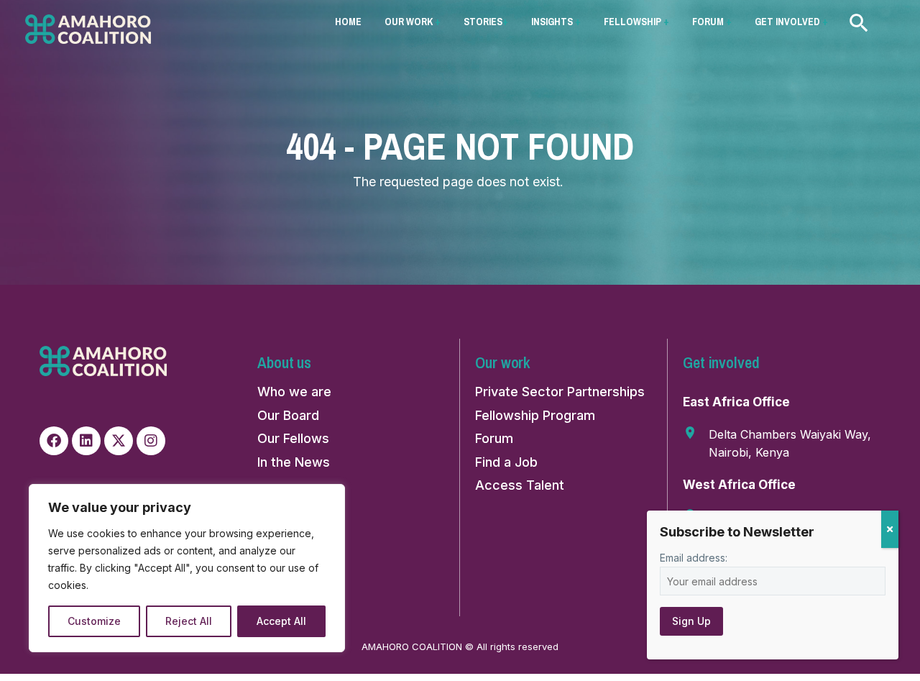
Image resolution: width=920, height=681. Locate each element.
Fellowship (636, 21)
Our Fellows (293, 438)
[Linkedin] (86, 440)
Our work (413, 21)
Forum (712, 21)
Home (348, 21)
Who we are (294, 391)
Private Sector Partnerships (560, 391)
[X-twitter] (118, 440)
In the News (293, 462)
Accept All (281, 621)
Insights (556, 21)
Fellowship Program (535, 415)
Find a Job (506, 462)
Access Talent (519, 485)
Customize (94, 621)
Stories (486, 21)
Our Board (288, 415)
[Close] (889, 529)
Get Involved (791, 21)
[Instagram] (151, 440)
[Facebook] (54, 440)
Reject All (188, 621)
